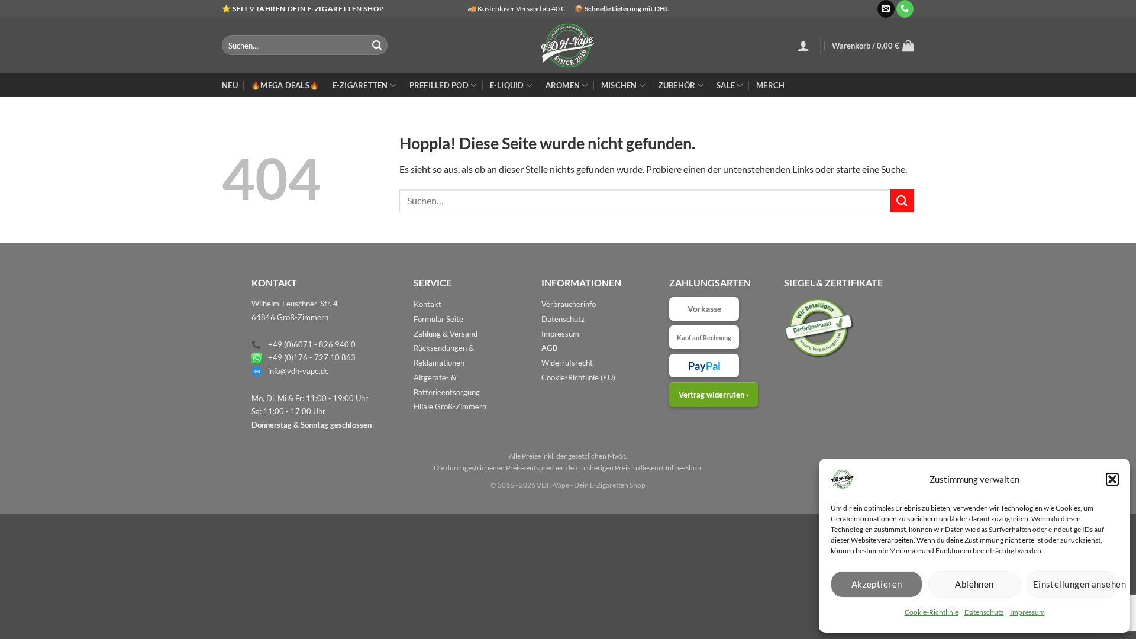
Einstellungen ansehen (1075, 584)
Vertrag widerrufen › (713, 394)
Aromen (563, 85)
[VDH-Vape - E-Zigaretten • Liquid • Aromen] (568, 45)
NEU (230, 85)
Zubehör (677, 85)
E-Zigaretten (360, 85)
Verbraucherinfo (568, 304)
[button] (1112, 479)
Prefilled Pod (439, 85)
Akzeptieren (876, 584)
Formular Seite (438, 319)
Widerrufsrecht (567, 362)
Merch (770, 85)
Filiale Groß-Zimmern (450, 406)
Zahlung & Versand (445, 333)
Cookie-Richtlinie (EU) (578, 377)
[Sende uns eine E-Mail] (886, 9)
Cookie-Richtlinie (931, 612)
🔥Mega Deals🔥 (285, 85)
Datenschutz (984, 612)
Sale (726, 85)
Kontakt (427, 304)
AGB (549, 348)
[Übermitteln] (377, 46)
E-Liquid (507, 85)
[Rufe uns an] (905, 9)
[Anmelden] (803, 46)
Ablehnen (974, 584)
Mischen (619, 85)
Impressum (1027, 612)
